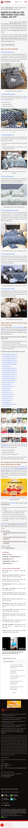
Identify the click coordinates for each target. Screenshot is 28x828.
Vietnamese (19, 1)
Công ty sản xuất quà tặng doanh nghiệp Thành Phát (17, 812)
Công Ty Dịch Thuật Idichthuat (11, 809)
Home (2, 7)
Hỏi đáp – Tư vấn (6, 554)
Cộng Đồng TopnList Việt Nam (15, 811)
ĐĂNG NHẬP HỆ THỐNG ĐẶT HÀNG (9, 789)
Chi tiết (2, 761)
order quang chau (6, 655)
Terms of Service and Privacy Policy (8, 814)
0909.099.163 (8, 773)
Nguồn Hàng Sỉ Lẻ (9, 7)
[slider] (10, 649)
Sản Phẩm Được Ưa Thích (8, 561)
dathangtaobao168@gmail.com (7, 775)
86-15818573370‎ (7, 765)
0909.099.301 (19, 773)
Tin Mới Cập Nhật (6, 563)
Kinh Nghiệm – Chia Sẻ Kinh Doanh (10, 556)
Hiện (13, 44)
